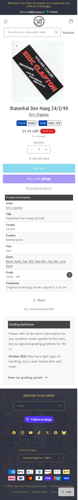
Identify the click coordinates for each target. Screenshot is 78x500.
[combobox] (31, 32)
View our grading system (25, 377)
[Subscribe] (59, 405)
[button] (6, 21)
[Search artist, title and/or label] (54, 32)
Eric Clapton (37, 114)
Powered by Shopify (34, 492)
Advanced (65, 32)
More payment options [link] (38, 188)
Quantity (37, 142)
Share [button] (40, 300)
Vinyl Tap (17, 492)
